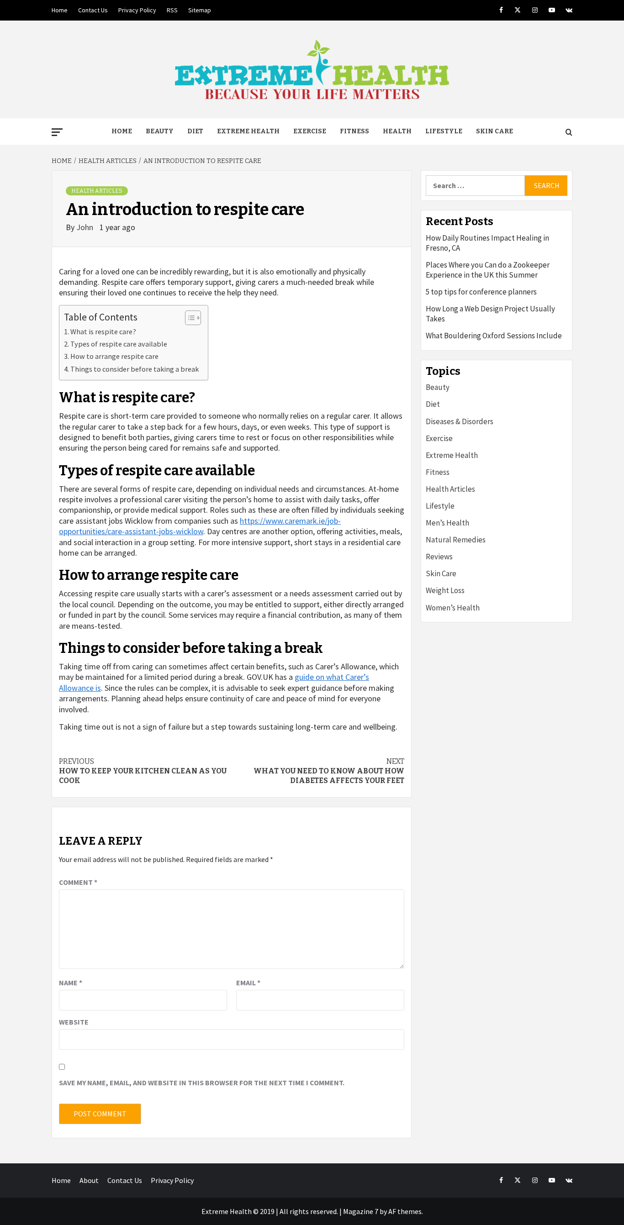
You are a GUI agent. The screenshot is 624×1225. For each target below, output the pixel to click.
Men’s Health (447, 523)
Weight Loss (445, 590)
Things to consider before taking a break (134, 368)
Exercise (309, 131)
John (85, 227)
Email (248, 982)
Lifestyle (443, 131)
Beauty (160, 131)
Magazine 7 (360, 1211)
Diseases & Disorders (459, 421)
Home (60, 10)
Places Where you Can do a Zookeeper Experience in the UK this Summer (488, 270)
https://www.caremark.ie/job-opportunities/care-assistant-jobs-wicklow (200, 525)
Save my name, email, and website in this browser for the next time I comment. (201, 1082)
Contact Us (93, 10)
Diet (195, 131)
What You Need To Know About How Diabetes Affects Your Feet (329, 771)
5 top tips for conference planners (481, 292)
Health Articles (96, 191)
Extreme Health (248, 131)
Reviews (439, 557)
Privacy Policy (137, 10)
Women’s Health (453, 608)
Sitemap (199, 10)
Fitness (354, 131)
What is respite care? (103, 331)
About (89, 1180)
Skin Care (494, 131)
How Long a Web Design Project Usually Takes (490, 314)
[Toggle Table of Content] (188, 318)
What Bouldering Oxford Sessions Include (494, 336)
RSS (172, 10)
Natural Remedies (456, 540)
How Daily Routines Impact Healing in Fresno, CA (487, 243)
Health (397, 131)
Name (70, 982)
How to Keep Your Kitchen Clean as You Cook (143, 771)
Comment (78, 882)
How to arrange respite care (114, 356)
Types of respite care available (118, 343)
